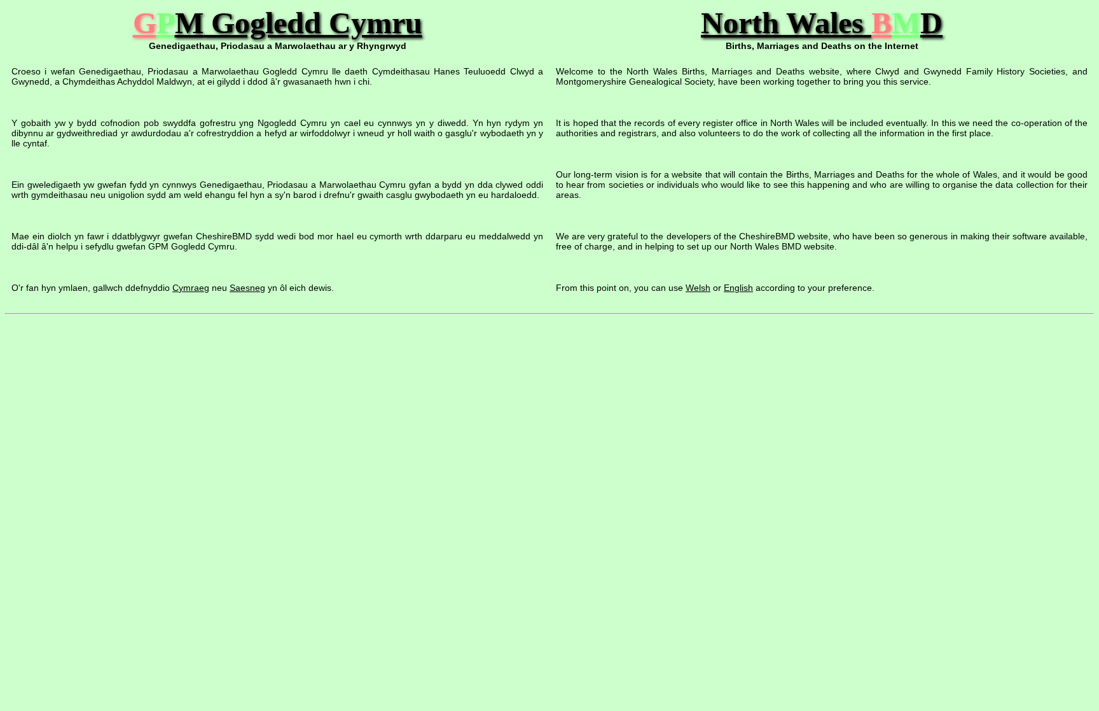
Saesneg (247, 288)
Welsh (698, 288)
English (738, 288)
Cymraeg (190, 288)
